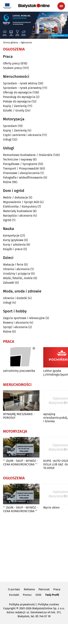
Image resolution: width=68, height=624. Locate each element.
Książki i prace (13, 249)
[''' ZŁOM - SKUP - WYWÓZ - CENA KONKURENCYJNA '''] (21, 447)
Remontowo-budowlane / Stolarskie (28, 155)
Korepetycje (11, 235)
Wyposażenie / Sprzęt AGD (21, 202)
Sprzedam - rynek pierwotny (22, 88)
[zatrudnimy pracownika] (21, 357)
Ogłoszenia (26, 42)
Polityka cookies (48, 604)
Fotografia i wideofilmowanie (23, 177)
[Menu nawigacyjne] (61, 6)
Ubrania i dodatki (15, 298)
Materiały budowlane (17, 211)
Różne (7, 182)
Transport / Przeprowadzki (21, 168)
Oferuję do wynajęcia (17, 92)
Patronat (44, 589)
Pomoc (27, 595)
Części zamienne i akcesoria (22, 135)
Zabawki (8, 282)
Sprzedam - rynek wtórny (20, 83)
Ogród (7, 220)
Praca (56, 589)
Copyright (9, 608)
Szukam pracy (12, 68)
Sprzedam (10, 126)
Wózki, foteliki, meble (18, 278)
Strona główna (10, 42)
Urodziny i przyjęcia (16, 273)
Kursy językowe (13, 240)
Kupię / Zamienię (15, 106)
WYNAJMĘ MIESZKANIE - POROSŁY (19, 415)
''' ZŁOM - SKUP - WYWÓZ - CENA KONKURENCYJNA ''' (20, 462)
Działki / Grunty (13, 110)
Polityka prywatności (22, 604)
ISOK (38, 595)
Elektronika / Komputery (20, 206)
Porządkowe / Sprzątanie (20, 164)
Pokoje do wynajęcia (17, 101)
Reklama (29, 589)
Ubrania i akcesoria (16, 269)
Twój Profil (52, 595)
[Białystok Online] (34, 6)
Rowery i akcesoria (16, 322)
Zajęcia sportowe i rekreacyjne (24, 318)
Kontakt (14, 595)
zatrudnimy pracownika (19, 371)
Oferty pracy (11, 63)
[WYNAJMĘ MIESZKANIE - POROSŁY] (21, 400)
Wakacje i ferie (13, 264)
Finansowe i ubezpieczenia (21, 173)
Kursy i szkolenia (14, 244)
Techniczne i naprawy (17, 159)
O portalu (14, 589)
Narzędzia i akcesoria (17, 215)
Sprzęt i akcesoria (15, 327)
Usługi (7, 139)
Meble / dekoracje (15, 197)
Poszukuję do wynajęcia (19, 97)
